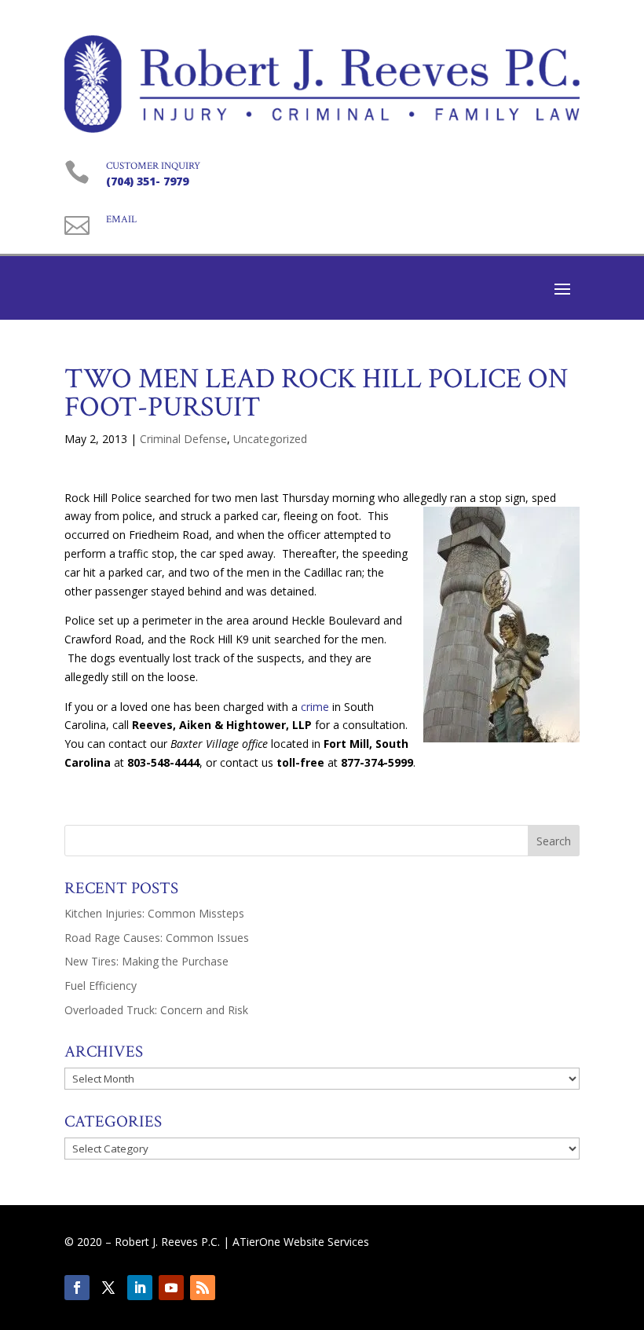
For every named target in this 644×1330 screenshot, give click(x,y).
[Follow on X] (108, 1287)
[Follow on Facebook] (77, 1287)
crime (315, 706)
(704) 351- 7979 (147, 181)
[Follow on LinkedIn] (139, 1287)
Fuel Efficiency (100, 985)
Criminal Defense (183, 438)
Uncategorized (270, 438)
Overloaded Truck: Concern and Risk (156, 1009)
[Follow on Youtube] (171, 1287)
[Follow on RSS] (202, 1287)
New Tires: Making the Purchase (146, 961)
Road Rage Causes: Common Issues (156, 937)
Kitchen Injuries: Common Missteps (154, 913)
